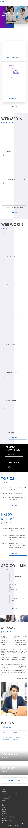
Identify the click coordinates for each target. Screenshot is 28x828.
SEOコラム (5, 802)
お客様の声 (4, 807)
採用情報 (4, 811)
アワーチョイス (6, 804)
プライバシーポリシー (7, 815)
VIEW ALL (14, 106)
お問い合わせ (5, 813)
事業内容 (4, 791)
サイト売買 (6, 795)
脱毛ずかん (4, 806)
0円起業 (15, 732)
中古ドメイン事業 (7, 796)
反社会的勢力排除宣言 (7, 820)
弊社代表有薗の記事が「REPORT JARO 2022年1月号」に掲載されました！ (17, 537)
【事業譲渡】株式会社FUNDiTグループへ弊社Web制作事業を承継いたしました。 (17, 530)
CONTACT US (14, 780)
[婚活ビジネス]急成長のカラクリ (17, 738)
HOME (3, 789)
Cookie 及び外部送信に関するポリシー (11, 817)
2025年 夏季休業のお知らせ (15, 493)
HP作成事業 (6, 798)
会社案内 (4, 809)
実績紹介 (4, 800)
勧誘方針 (4, 818)
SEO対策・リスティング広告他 (10, 793)
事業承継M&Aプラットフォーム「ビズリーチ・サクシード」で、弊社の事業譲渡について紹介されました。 (17, 545)
